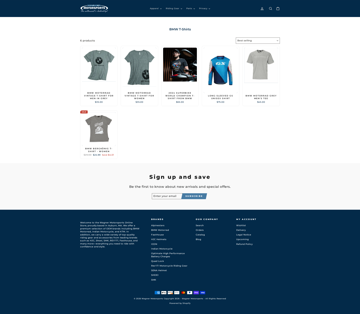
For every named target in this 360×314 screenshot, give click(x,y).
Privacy (203, 8)
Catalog (200, 234)
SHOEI (155, 275)
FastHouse (157, 234)
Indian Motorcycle (162, 248)
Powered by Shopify (179, 303)
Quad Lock (157, 261)
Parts (189, 8)
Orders (200, 230)
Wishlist (241, 225)
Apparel (154, 8)
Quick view (99, 87)
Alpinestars (158, 225)
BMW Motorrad (160, 230)
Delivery (241, 230)
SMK (153, 279)
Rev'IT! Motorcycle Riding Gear (169, 265)
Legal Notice (243, 234)
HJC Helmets (158, 239)
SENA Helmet (159, 270)
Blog (198, 239)
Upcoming (242, 239)
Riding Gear (173, 8)
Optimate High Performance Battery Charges (168, 255)
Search (200, 225)
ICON (154, 244)
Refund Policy (244, 244)
